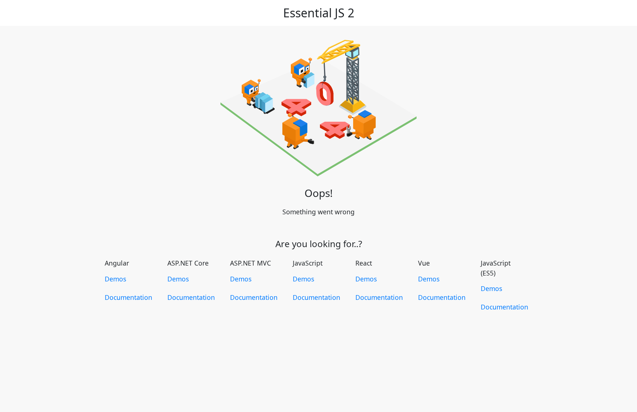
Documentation (128, 297)
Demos (115, 278)
